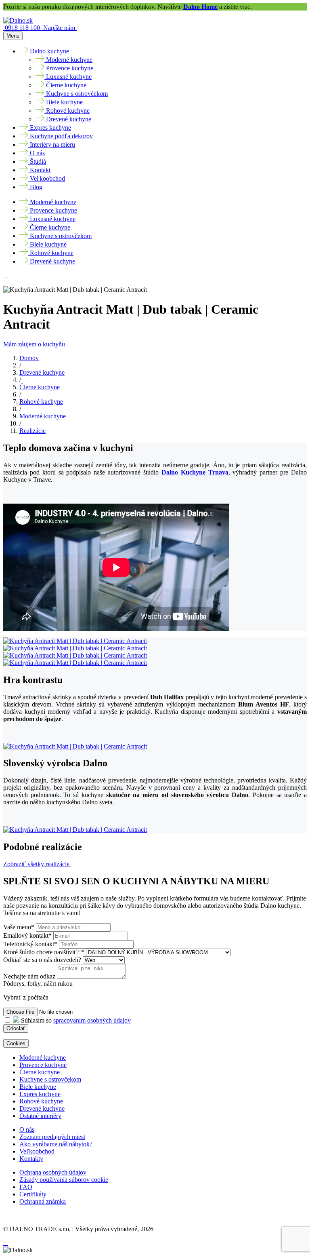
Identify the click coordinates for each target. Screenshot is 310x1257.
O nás (26, 1129)
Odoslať (15, 1028)
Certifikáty (32, 1194)
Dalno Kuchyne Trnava (194, 472)
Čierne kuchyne (39, 387)
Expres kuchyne (40, 1093)
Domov (29, 357)
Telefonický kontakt (30, 944)
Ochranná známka (42, 1201)
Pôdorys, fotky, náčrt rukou (38, 983)
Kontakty (31, 1158)
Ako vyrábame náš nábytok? (55, 1144)
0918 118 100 (23, 27)
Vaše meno (18, 927)
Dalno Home (200, 6)
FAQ (25, 1186)
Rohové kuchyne (41, 401)
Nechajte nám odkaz (29, 976)
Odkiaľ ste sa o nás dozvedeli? (43, 959)
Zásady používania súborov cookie (63, 1179)
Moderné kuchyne (42, 416)
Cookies (15, 1043)
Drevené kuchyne (42, 372)
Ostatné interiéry (40, 1115)
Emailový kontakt (27, 935)
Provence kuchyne (43, 1064)
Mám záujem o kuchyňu (34, 344)
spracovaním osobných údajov (92, 1020)
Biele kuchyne (37, 1086)
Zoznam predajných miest (52, 1136)
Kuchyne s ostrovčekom (50, 1079)
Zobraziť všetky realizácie (37, 863)
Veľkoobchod (36, 1151)
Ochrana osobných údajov (52, 1172)
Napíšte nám (60, 27)
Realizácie (32, 430)
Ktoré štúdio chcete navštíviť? (43, 952)
